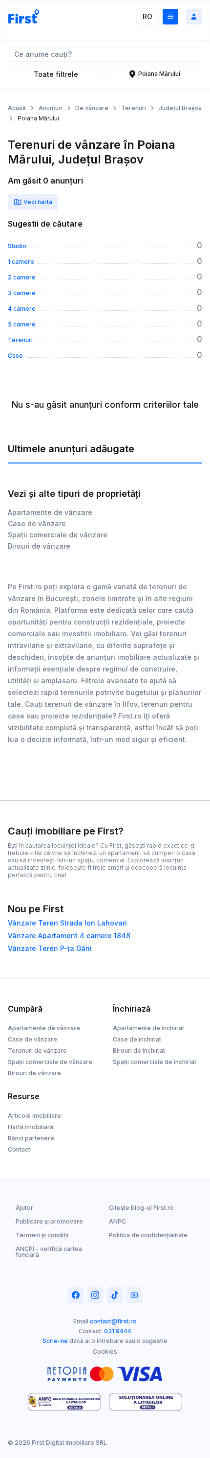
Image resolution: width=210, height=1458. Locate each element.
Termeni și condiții (42, 1235)
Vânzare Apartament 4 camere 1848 (69, 935)
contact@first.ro (113, 1321)
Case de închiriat (137, 1039)
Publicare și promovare (49, 1222)
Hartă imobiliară (30, 1127)
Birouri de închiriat (139, 1050)
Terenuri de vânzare (37, 1050)
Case (15, 356)
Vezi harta (37, 202)
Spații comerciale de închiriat (154, 1061)
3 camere (22, 293)
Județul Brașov (180, 108)
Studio (17, 246)
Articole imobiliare (34, 1115)
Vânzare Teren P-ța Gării (50, 948)
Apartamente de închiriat (148, 1028)
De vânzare (91, 108)
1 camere (21, 262)
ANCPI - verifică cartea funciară (49, 1252)
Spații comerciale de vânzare (57, 534)
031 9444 (117, 1331)
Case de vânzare (37, 523)
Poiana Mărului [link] (38, 118)
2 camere (22, 277)
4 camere (22, 309)
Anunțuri (51, 108)
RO (147, 16)
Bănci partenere (31, 1138)
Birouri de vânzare (39, 546)
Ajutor (24, 1208)
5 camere (22, 324)
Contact (19, 1149)
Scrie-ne (55, 1340)
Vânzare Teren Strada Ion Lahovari (67, 923)
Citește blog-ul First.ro (141, 1208)
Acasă (17, 108)
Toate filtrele (56, 74)
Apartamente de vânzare (50, 512)
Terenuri (133, 108)
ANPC (117, 1222)
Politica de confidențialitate (148, 1235)
